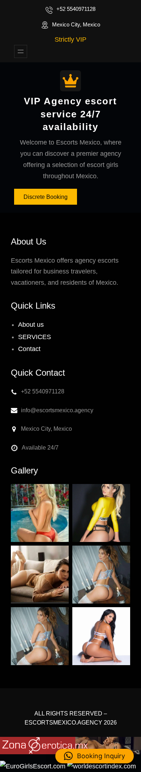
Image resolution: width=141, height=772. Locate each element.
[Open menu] (20, 51)
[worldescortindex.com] (101, 766)
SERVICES (34, 337)
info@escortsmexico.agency (57, 410)
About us (31, 324)
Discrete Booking (46, 197)
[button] (94, 756)
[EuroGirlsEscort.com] (32, 766)
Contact (29, 348)
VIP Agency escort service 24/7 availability (70, 114)
